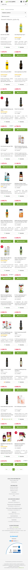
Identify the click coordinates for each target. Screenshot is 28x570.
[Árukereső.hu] (14, 537)
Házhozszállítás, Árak (14, 480)
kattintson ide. (21, 567)
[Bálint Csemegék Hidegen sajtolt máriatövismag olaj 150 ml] (7, 288)
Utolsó (21, 469)
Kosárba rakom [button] (7, 55)
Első (6, 469)
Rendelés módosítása (14, 487)
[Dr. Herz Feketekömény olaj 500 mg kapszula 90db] (7, 325)
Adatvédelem (14, 492)
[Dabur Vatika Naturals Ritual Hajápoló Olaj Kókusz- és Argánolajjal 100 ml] (21, 251)
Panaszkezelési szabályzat (14, 493)
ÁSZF (14, 495)
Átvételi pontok (14, 482)
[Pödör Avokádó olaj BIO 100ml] (7, 362)
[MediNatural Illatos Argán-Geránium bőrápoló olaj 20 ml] (21, 176)
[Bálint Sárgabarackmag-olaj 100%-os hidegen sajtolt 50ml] (21, 139)
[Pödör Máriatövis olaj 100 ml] (7, 399)
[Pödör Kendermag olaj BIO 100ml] (21, 325)
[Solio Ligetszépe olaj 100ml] (21, 65)
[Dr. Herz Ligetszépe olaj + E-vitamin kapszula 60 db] (21, 288)
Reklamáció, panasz (14, 490)
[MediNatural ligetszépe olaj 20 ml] (7, 437)
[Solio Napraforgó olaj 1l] (21, 27)
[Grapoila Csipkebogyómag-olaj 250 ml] (21, 362)
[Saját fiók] (24, 1)
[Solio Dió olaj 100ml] (7, 27)
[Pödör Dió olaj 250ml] (21, 102)
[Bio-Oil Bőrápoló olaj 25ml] (21, 399)
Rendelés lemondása (14, 488)
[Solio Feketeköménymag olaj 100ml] (7, 102)
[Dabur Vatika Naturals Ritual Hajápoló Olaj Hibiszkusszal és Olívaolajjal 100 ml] (7, 213)
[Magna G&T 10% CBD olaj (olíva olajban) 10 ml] (7, 251)
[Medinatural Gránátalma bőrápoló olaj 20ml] (21, 437)
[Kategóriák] (1, 1)
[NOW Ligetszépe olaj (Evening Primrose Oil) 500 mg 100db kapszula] (21, 213)
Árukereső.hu (14, 538)
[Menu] (21, 2)
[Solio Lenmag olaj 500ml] (7, 65)
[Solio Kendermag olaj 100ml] (7, 139)
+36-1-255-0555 (15, 527)
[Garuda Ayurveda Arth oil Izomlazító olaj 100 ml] (7, 176)
